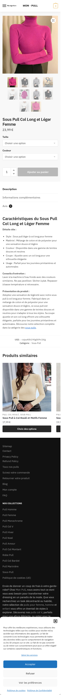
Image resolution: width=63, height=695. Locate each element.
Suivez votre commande (16, 472)
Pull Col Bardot (11, 560)
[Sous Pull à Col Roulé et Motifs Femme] (27, 387)
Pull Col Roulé (11, 414)
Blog (5, 484)
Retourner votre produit (16, 478)
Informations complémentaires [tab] (21, 197)
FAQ (5, 495)
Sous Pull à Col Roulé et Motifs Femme (25, 417)
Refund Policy (10, 461)
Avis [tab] (7, 206)
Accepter (30, 664)
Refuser (30, 673)
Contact (7, 450)
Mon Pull (21, 589)
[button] (55, 621)
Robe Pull (8, 555)
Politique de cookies (16, 690)
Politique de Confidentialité (39, 690)
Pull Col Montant (12, 549)
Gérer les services (29, 655)
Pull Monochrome (13, 520)
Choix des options (26, 428)
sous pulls (30, 327)
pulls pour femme (34, 604)
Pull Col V (8, 526)
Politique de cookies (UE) (17, 577)
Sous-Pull (36, 343)
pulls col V (36, 612)
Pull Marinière (10, 566)
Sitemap (7, 446)
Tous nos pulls (11, 466)
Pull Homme (9, 509)
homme (49, 604)
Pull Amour (9, 543)
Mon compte (10, 489)
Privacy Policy (10, 456)
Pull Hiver (8, 532)
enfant (6, 608)
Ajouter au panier (38, 172)
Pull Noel (8, 537)
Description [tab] (10, 189)
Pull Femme (9, 515)
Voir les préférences (30, 682)
